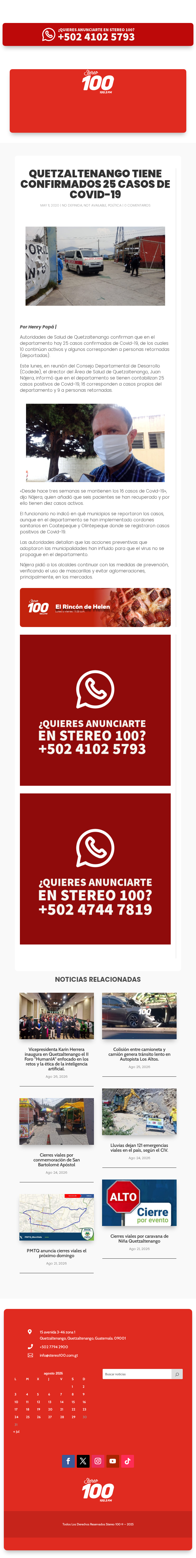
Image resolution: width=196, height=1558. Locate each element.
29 (73, 1417)
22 (73, 1409)
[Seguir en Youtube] (112, 1461)
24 (16, 1417)
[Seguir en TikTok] (127, 1461)
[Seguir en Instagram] (98, 1461)
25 (28, 1417)
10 (16, 1402)
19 (38, 1409)
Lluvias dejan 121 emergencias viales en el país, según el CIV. (139, 1148)
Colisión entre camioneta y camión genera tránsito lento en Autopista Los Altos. (139, 1054)
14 (62, 1402)
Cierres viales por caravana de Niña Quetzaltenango (139, 1238)
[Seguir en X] (83, 1461)
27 (50, 1417)
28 (62, 1417)
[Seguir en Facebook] (68, 1461)
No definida (72, 205)
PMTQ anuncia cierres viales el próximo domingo (57, 1253)
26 (39, 1417)
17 (16, 1409)
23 (84, 1409)
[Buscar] (177, 1374)
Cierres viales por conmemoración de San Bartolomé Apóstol (56, 1160)
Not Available (95, 205)
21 (61, 1409)
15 (73, 1402)
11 (27, 1402)
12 (38, 1402)
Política (114, 205)
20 (50, 1409)
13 (49, 1402)
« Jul (16, 1431)
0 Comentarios (137, 205)
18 (27, 1409)
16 (84, 1402)
